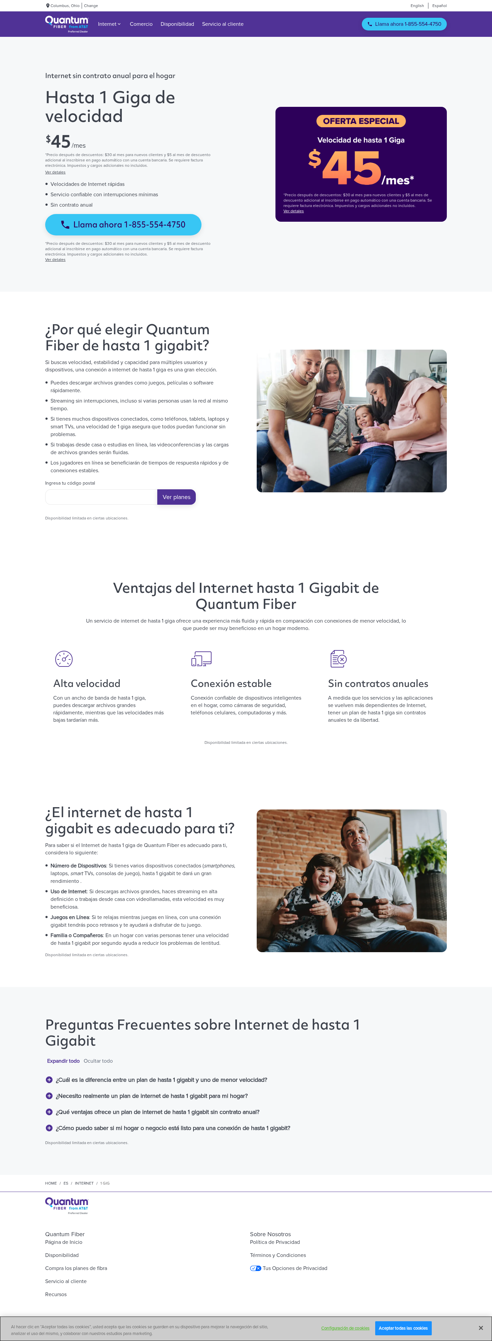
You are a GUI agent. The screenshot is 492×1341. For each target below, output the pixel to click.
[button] (246, 1080)
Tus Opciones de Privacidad (295, 1268)
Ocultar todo (98, 1061)
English (417, 6)
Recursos (56, 1294)
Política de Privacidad (275, 1242)
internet (84, 1183)
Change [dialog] (91, 6)
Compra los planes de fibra (76, 1268)
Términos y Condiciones (278, 1255)
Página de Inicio (63, 1242)
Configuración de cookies (345, 1328)
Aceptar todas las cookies (403, 1328)
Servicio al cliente (66, 1281)
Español (439, 6)
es (66, 1183)
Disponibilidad (62, 1255)
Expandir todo (63, 1061)
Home (51, 1183)
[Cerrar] (481, 1328)
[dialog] (131, 172)
